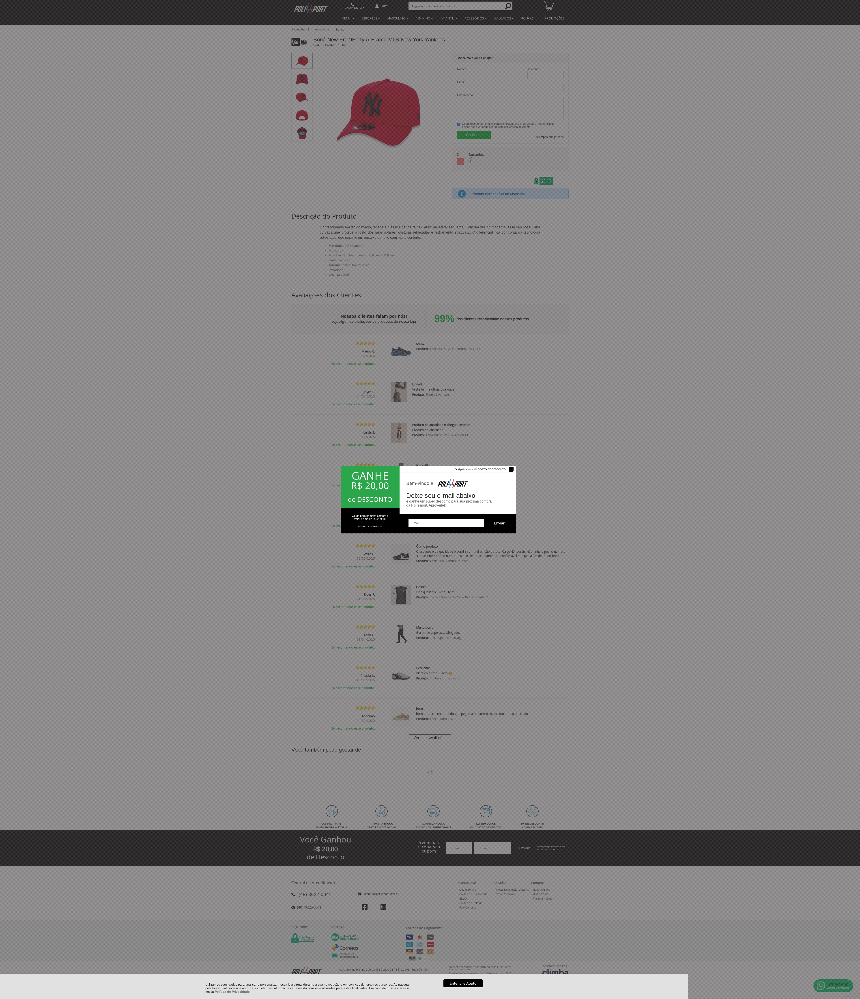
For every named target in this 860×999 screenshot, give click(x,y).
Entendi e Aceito (463, 983)
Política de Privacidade (232, 991)
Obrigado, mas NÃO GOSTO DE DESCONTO (480, 469)
